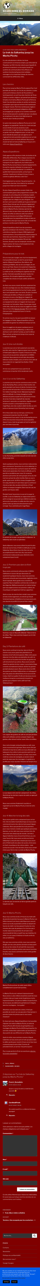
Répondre (12, 1095)
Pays (7, 1063)
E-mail (5, 1169)
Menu (21, 18)
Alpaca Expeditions (16, 144)
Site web (6, 1179)
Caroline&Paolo (20, 49)
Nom (5, 1159)
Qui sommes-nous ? (9, 1259)
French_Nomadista (16, 1082)
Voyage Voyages (8, 1263)
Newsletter (6, 1251)
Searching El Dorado (18, 11)
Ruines (17, 1066)
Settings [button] (6, 1281)
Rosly (20, 297)
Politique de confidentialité (11, 1255)
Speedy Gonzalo (20, 309)
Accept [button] (14, 1281)
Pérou (12, 1063)
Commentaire (8, 1133)
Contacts (6, 1248)
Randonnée (9, 1066)
